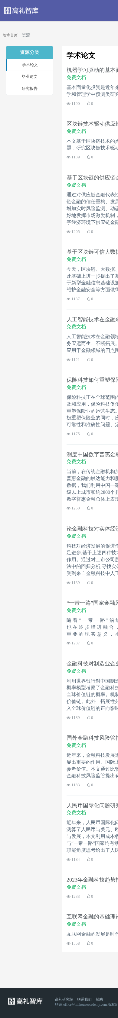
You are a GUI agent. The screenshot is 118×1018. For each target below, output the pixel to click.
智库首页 (10, 35)
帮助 (99, 999)
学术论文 (30, 65)
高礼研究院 (64, 999)
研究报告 (30, 88)
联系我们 (84, 999)
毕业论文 (30, 76)
